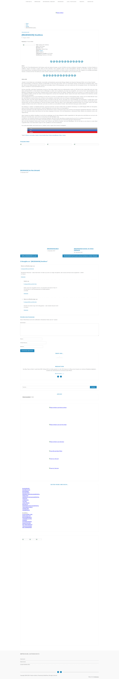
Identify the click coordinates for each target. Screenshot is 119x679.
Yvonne (64, 135)
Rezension (60, 1)
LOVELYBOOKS (25, 502)
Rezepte (82, 1)
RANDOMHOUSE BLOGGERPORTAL (30, 505)
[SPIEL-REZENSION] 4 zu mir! (29, 255)
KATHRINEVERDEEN (27, 521)
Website (22, 346)
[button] (30, 128)
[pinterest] (61, 376)
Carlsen (41, 50)
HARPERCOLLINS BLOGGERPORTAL (30, 497)
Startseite (29, 1)
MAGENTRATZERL (26, 523)
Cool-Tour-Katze (71, 1)
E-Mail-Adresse (23, 342)
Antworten (23, 276)
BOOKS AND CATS (26, 515)
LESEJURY (24, 498)
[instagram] (58, 376)
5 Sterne (27, 135)
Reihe (60, 135)
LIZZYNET (24, 501)
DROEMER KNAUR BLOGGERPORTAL (31, 494)
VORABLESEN (25, 508)
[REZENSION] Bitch (53, 248)
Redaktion (90, 1)
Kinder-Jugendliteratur (54, 135)
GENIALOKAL (25, 495)
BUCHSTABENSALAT (27, 517)
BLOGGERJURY (26, 488)
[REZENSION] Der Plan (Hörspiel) (30, 170)
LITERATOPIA (25, 500)
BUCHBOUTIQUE (26, 489)
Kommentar (23, 322)
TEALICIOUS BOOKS (27, 526)
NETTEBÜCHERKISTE (27, 524)
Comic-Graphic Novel (43, 135)
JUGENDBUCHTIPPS (27, 518)
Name (21, 338)
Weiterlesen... (59, 373)
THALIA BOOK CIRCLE (27, 507)
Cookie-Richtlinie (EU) (25, 664)
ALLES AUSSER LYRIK (27, 514)
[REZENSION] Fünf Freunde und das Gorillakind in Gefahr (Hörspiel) (80, 255)
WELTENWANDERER (27, 527)
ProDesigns (96, 676)
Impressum (37, 1)
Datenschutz (23, 661)
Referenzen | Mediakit (49, 1)
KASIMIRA (24, 520)
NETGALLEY (25, 504)
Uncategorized (25, 32)
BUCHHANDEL (25, 491)
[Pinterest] (61, 672)
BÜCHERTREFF (26, 492)
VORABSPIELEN (26, 510)
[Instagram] (58, 672)
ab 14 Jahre (32, 135)
